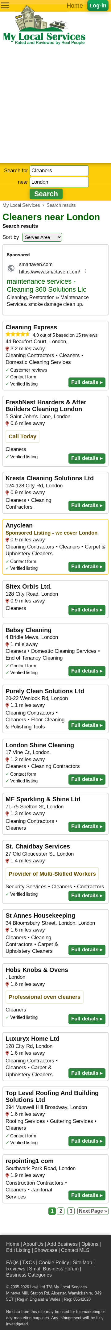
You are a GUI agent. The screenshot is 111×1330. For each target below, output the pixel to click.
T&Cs (28, 1262)
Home (75, 5)
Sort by (10, 237)
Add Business (62, 1244)
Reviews (15, 1268)
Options (89, 1244)
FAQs (12, 1262)
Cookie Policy (54, 1262)
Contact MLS (75, 1250)
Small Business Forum (54, 1268)
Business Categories (29, 1275)
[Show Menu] (5, 5)
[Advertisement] (55, 104)
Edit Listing (18, 1250)
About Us (33, 1244)
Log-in (97, 5)
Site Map (82, 1262)
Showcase (45, 1250)
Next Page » (93, 1211)
